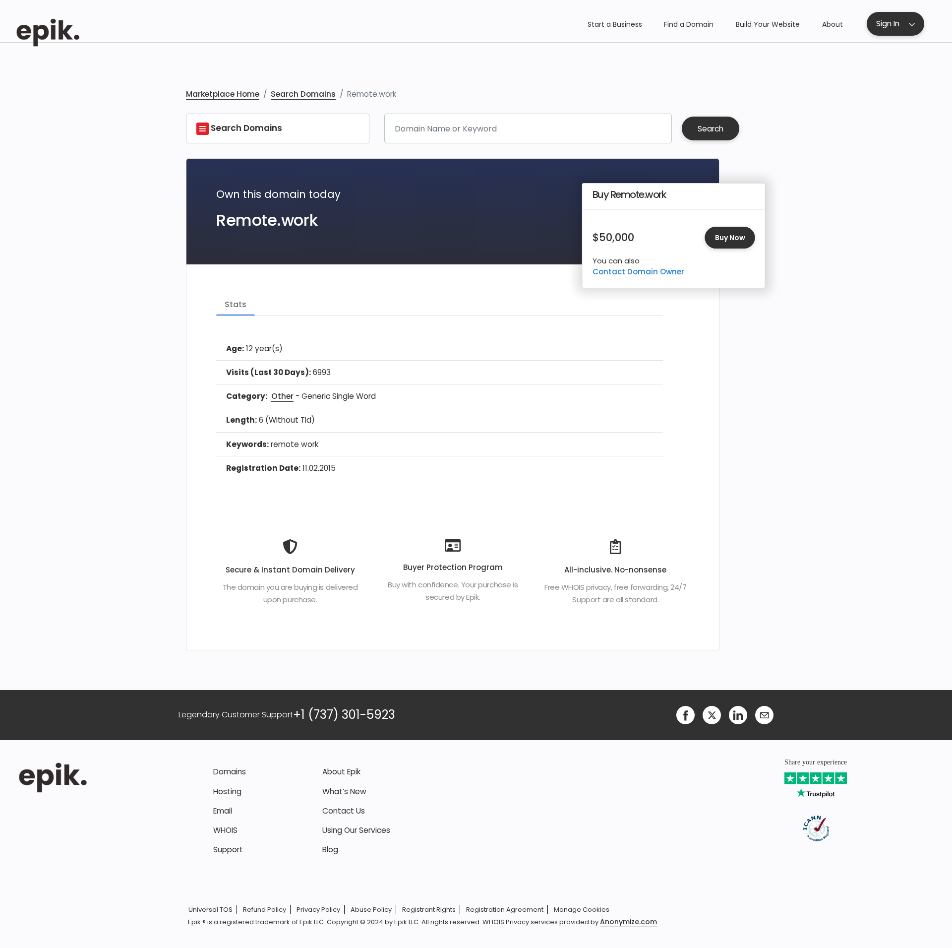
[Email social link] (764, 714)
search (710, 129)
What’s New (344, 791)
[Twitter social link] (712, 714)
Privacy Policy (318, 909)
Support (228, 849)
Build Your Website (768, 24)
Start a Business (615, 24)
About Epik (341, 771)
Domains (229, 771)
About (832, 24)
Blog (330, 849)
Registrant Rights (429, 909)
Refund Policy (264, 909)
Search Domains (303, 94)
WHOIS (225, 830)
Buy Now (730, 238)
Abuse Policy (371, 909)
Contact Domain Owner (638, 271)
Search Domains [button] (245, 128)
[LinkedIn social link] (738, 714)
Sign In (887, 23)
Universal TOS (210, 909)
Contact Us (343, 811)
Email (222, 811)
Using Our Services (356, 830)
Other (282, 396)
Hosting (227, 791)
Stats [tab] (235, 304)
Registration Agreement (504, 909)
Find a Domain (689, 24)
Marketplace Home (222, 94)
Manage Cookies (581, 909)
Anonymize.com (628, 922)
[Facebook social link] (685, 714)
